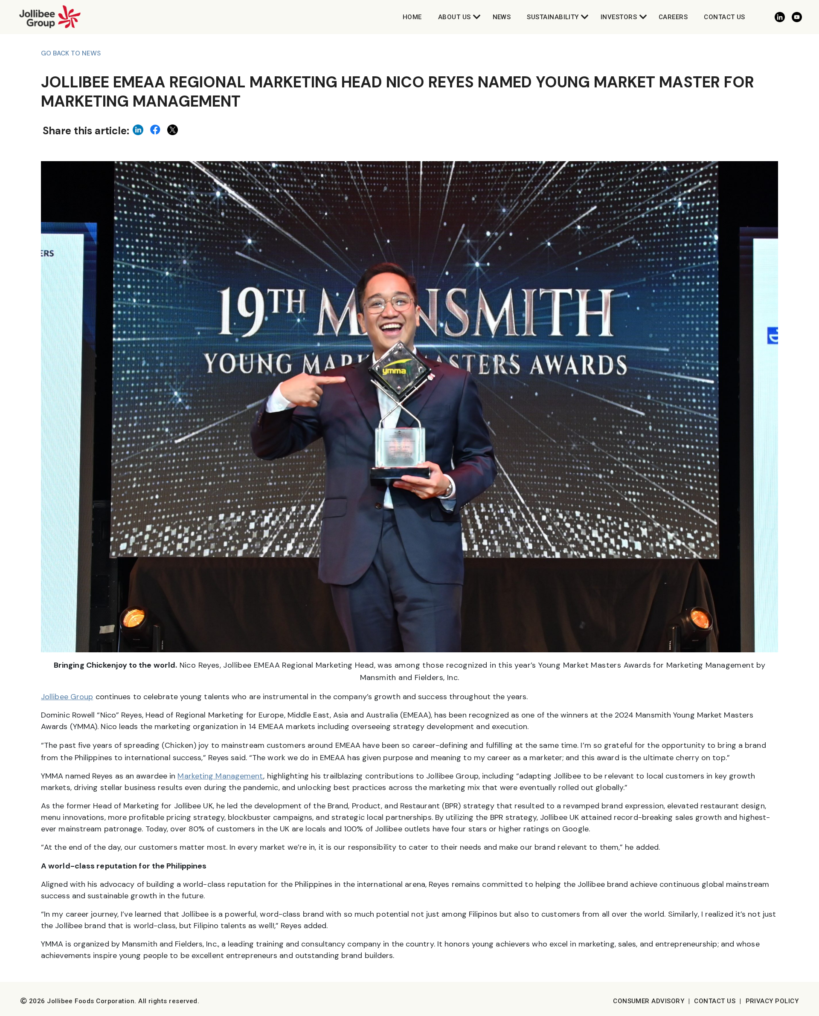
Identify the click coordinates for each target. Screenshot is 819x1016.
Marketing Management (220, 776)
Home (412, 17)
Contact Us (724, 17)
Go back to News (71, 53)
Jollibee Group (67, 697)
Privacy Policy (772, 1001)
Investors (619, 17)
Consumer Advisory (648, 1001)
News (502, 17)
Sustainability (552, 17)
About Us (454, 17)
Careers (673, 17)
